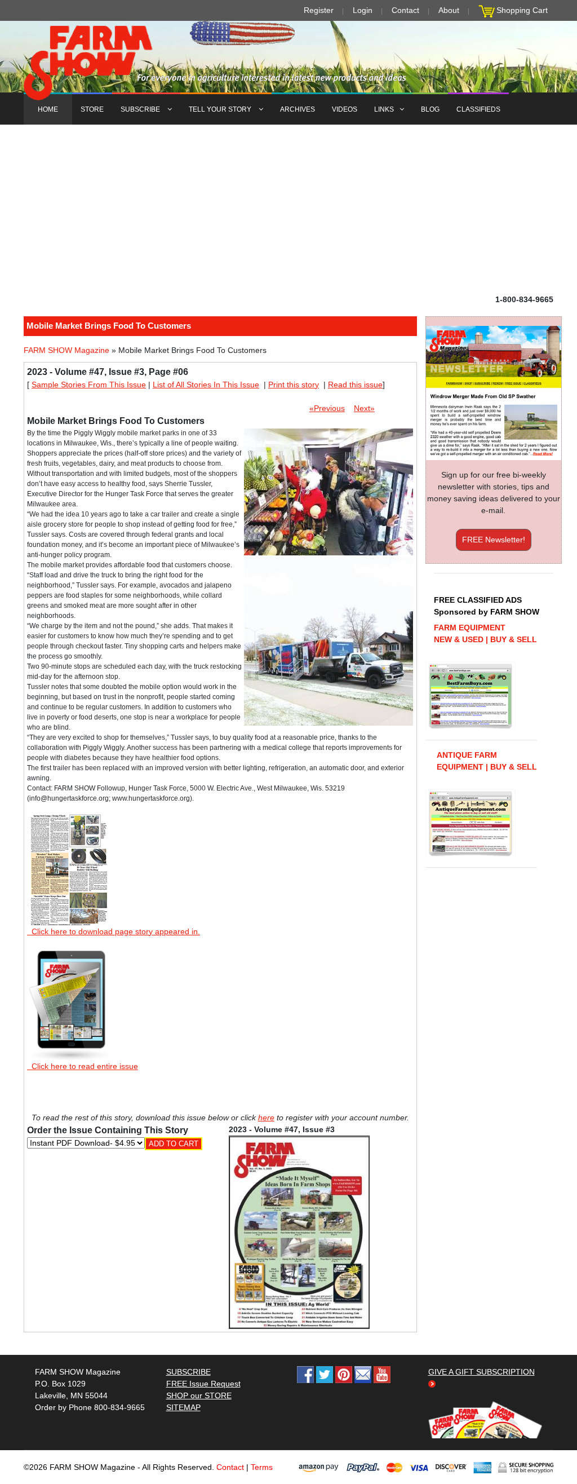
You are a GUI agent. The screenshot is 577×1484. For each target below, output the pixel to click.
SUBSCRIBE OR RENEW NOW (288, 744)
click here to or (286, 769)
